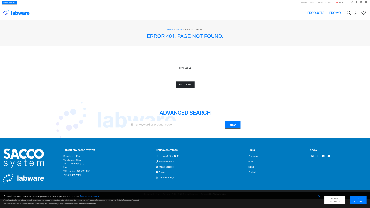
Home (170, 29)
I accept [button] (358, 200)
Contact (329, 2)
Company (303, 2)
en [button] (340, 2)
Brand (312, 2)
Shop (179, 29)
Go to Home (185, 84)
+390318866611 (166, 161)
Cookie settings (166, 177)
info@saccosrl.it (166, 166)
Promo (335, 13)
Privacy (162, 172)
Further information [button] (89, 196)
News (320, 2)
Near (233, 124)
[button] (319, 196)
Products (315, 13)
